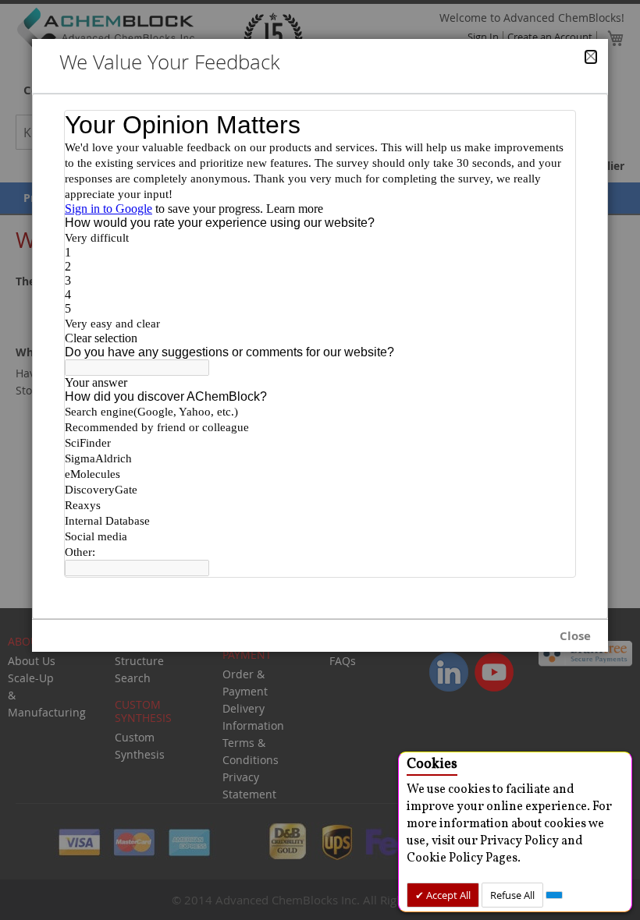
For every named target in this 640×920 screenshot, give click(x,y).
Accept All (447, 895)
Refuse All (512, 895)
